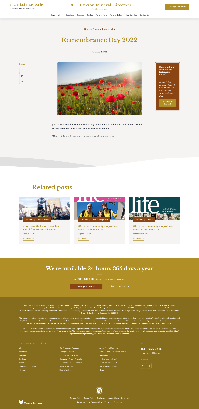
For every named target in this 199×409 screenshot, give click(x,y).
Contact (22, 370)
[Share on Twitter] (21, 75)
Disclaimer (101, 398)
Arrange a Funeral (167, 102)
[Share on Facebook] (21, 70)
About (60, 15)
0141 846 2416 (30, 5)
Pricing (90, 15)
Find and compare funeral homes (113, 351)
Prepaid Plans (24, 362)
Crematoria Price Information (71, 359)
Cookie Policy (89, 398)
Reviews (22, 359)
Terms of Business (66, 366)
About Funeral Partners (109, 348)
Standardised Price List (68, 355)
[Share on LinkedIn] (21, 81)
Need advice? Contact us (118, 286)
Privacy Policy (75, 398)
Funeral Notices (116, 15)
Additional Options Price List (70, 362)
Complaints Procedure (113, 402)
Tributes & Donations (27, 366)
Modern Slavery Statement (118, 398)
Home (52, 15)
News (102, 370)
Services (80, 15)
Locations (70, 15)
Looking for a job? (107, 355)
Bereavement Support (108, 362)
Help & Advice (131, 15)
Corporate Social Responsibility (89, 402)
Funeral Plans (101, 15)
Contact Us (144, 15)
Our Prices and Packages (69, 348)
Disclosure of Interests (108, 366)
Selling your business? (108, 359)
